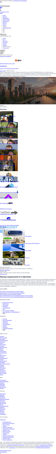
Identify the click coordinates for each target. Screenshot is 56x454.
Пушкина (2, 365)
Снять (4, 39)
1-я (0, 354)
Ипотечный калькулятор (8, 435)
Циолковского (3, 372)
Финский (5, 325)
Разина (1, 374)
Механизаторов (3, 347)
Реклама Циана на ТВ (7, 427)
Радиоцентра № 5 (4, 340)
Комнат (2, 51)
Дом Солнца (5, 305)
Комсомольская (3, 361)
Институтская (3, 373)
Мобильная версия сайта (5, 450)
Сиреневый (5, 321)
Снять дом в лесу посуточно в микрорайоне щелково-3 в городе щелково (16, 297)
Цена (2, 53)
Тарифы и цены (6, 430)
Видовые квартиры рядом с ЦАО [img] (7, 63)
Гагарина (2, 359)
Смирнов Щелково (4, 381)
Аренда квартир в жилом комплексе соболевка (10, 294)
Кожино (1, 404)
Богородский (6, 303)
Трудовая (2, 336)
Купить (4, 38)
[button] (28, 67)
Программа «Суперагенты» (9, 428)
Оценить (5, 43)
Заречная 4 (5, 327)
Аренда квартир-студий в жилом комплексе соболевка (12, 292)
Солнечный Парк (6, 307)
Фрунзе (1, 343)
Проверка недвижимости (8, 437)
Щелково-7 (2, 396)
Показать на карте (4, 56)
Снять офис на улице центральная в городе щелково (11, 291)
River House (5, 323)
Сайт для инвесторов (7, 439)
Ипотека (4, 22)
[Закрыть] (1, 2)
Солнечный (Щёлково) (8, 328)
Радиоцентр (2, 341)
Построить (5, 42)
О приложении (3, 452)
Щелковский (3, 419)
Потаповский (3, 380)
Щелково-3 (2, 384)
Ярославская (3, 393)
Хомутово (2, 411)
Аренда (4, 15)
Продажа (5, 17)
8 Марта (2, 350)
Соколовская (3, 402)
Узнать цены (2, 70)
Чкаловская (2, 339)
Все (4, 313)
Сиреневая (2, 362)
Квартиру (3, 50)
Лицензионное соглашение (46, 445)
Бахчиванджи (3, 355)
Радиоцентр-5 (3, 351)
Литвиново (5, 306)
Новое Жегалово (6, 324)
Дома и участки (6, 19)
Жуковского (2, 370)
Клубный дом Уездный (8, 302)
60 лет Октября (3, 337)
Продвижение (6, 433)
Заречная (2, 357)
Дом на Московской (7, 320)
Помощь (4, 434)
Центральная (3, 344)
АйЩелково (2, 408)
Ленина (1, 348)
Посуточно (5, 41)
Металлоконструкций (5, 363)
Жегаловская (3, 368)
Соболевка (2, 385)
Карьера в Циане (6, 438)
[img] (18, 63)
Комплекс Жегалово (4, 399)
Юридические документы (8, 423)
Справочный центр (7, 422)
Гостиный (2, 346)
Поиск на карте (6, 424)
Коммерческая (6, 21)
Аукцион (4, 426)
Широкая (2, 366)
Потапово (5, 319)
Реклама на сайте (6, 431)
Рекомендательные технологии (43, 447)
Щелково (2, 383)
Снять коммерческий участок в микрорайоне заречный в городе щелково (16, 295)
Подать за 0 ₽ (6, 48)
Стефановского (3, 352)
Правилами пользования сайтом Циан (15, 445)
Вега (4, 309)
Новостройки (6, 18)
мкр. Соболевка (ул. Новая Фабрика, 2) (11, 312)
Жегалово (2, 407)
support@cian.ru (12, 447)
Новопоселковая (3, 358)
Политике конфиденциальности (43, 446)
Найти (9, 56)
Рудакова (2, 369)
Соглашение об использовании (20, 0)
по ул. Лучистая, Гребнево (8, 310)
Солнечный (2, 398)
